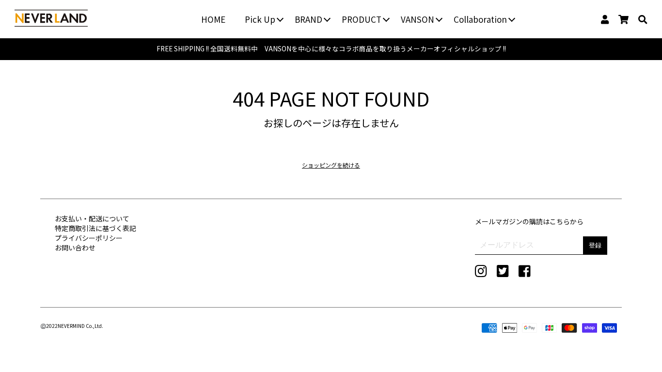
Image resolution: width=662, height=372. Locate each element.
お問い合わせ (75, 247)
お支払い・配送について (92, 218)
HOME (213, 19)
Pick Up (260, 19)
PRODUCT (361, 19)
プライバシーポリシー (89, 238)
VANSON (417, 19)
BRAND (308, 19)
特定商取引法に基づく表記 (95, 228)
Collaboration (480, 19)
